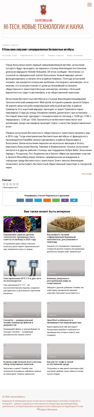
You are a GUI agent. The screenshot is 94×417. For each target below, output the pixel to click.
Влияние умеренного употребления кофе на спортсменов (59, 281)
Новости (60, 55)
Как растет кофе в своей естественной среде (60, 363)
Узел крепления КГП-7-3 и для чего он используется (22, 279)
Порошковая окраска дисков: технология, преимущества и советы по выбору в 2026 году (19, 237)
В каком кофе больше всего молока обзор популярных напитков (22, 363)
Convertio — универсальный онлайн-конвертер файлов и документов (18, 322)
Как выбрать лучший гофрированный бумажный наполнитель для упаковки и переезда (62, 238)
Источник (87, 173)
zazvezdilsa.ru (43, 20)
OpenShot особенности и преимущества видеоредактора (64, 321)
